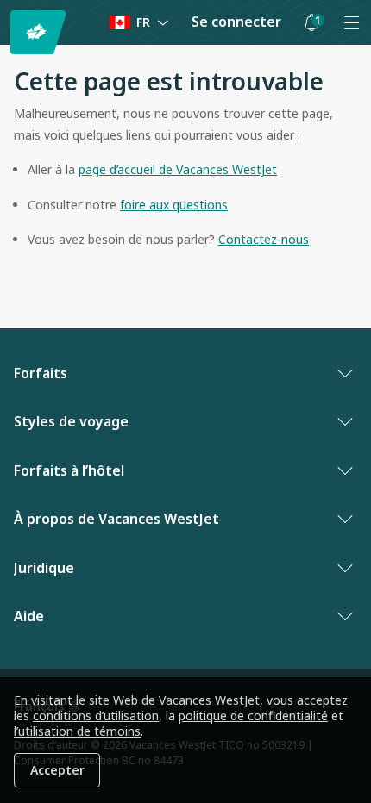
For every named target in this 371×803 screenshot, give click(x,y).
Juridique (44, 567)
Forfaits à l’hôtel (69, 470)
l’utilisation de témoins (77, 731)
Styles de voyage (71, 421)
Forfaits (40, 373)
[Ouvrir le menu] (351, 22)
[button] (311, 22)
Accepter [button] (57, 770)
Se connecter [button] (236, 21)
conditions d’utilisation (96, 715)
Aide (29, 616)
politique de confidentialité (253, 715)
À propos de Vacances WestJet (116, 518)
